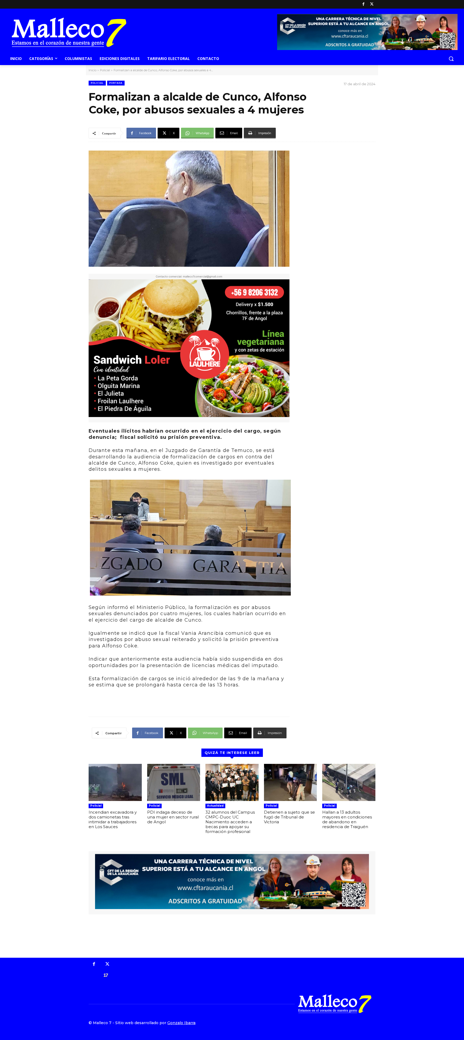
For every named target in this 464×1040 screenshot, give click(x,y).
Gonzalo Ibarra (181, 1022)
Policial (105, 70)
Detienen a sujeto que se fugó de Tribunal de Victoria (289, 817)
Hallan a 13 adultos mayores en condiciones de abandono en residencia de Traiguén (347, 819)
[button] (451, 58)
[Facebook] (363, 4)
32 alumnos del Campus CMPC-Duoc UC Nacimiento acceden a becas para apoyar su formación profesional (230, 822)
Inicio (92, 70)
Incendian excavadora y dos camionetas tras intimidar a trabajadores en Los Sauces (113, 819)
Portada (115, 82)
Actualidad (215, 805)
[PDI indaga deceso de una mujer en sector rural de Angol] (173, 782)
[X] (371, 4)
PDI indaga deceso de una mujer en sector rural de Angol (173, 817)
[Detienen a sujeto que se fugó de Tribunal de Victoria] (290, 782)
